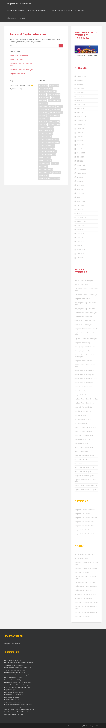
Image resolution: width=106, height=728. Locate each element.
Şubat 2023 (80, 238)
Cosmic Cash (55, 97)
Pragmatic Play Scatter (17, 74)
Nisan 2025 (80, 133)
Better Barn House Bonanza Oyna (21, 70)
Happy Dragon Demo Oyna (84, 439)
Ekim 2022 (80, 254)
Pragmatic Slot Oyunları (19, 3)
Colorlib (66, 726)
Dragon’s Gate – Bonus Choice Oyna (85, 366)
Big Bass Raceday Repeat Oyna (85, 489)
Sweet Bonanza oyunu (45, 172)
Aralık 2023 (80, 197)
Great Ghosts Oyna (81, 391)
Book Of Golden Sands (45, 88)
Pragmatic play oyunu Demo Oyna (48, 139)
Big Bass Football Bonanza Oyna (86, 339)
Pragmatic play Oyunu (45, 136)
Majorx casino (43, 124)
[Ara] (61, 45)
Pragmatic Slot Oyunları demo (47, 151)
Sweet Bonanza (43, 166)
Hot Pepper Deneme (53, 115)
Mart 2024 (80, 185)
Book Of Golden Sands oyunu (47, 91)
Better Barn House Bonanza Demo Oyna (21, 65)
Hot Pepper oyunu (44, 118)
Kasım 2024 (81, 153)
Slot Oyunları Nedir (44, 163)
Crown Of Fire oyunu (54, 100)
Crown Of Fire (43, 100)
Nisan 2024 (80, 181)
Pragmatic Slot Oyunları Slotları (85, 534)
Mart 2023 (80, 234)
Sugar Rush (54, 163)
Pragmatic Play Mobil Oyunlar (84, 476)
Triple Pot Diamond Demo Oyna (85, 427)
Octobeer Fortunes (54, 124)
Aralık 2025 (80, 100)
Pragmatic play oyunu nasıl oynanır (49, 142)
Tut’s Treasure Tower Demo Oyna (86, 485)
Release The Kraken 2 (45, 160)
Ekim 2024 (80, 157)
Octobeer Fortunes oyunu (46, 127)
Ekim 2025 (80, 109)
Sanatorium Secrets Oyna (83, 325)
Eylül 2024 (80, 161)
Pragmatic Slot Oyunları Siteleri (61, 11)
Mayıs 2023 (80, 225)
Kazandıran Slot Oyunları (46, 121)
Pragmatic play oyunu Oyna (47, 145)
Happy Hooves (43, 112)
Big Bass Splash (43, 85)
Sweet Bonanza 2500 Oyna (84, 383)
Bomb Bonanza (54, 85)
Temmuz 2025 (82, 121)
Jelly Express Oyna (81, 423)
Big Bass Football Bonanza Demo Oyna (86, 334)
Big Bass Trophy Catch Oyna (84, 403)
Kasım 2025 (81, 104)
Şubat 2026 (80, 92)
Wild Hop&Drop (43, 175)
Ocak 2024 (80, 193)
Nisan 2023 (80, 229)
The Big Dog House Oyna (83, 351)
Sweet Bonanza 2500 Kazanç (84, 371)
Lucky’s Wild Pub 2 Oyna (83, 471)
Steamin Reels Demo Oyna (84, 447)
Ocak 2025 (80, 145)
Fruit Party (59, 106)
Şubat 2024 (80, 189)
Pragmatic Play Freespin (83, 395)
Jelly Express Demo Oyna (83, 419)
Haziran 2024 (81, 173)
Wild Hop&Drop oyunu (45, 178)
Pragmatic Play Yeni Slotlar (83, 407)
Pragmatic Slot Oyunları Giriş (84, 522)
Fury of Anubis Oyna (16, 60)
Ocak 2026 (80, 96)
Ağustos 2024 (81, 165)
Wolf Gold (57, 178)
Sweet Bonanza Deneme (46, 169)
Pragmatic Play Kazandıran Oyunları (86, 329)
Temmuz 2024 (82, 169)
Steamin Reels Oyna (81, 451)
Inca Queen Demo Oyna (83, 411)
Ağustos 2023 (81, 213)
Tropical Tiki (56, 172)
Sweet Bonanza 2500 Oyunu (84, 375)
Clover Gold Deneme (53, 94)
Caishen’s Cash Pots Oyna (83, 317)
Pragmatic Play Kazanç (82, 343)
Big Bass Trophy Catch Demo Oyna (86, 399)
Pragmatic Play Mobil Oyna (84, 435)
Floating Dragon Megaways (46, 106)
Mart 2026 (80, 88)
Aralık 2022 (80, 246)
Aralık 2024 (80, 149)
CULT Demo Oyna (81, 459)
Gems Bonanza (55, 109)
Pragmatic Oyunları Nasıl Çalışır (85, 510)
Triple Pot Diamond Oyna (83, 431)
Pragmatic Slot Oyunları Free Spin (86, 518)
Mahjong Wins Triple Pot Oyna (85, 309)
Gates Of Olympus (44, 109)
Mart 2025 (80, 137)
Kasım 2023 (81, 201)
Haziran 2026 (81, 76)
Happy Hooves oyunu (55, 112)
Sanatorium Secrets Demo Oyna (85, 321)
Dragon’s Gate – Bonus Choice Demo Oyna (85, 356)
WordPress (86, 726)
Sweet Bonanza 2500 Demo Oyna (86, 379)
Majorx (57, 121)
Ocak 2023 (80, 242)
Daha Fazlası (79, 11)
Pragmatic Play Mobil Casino (84, 455)
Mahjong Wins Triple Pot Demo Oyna (85, 304)
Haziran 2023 (81, 221)
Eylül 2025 (80, 113)
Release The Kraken (44, 157)
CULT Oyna (78, 463)
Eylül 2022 (80, 258)
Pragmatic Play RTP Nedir (83, 361)
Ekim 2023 (80, 205)
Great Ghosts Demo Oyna (83, 387)
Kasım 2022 (81, 250)
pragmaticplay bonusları (46, 130)
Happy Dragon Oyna (81, 443)
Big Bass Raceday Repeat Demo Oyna (85, 480)
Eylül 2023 (80, 209)
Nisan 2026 (80, 84)
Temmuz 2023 (82, 217)
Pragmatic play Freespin (46, 133)
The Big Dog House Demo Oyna (85, 347)
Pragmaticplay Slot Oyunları (47, 148)
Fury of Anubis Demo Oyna (19, 56)
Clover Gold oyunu (44, 97)
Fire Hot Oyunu (43, 103)
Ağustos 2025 (81, 117)
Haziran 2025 (81, 125)
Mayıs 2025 (80, 129)
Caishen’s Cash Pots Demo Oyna (86, 313)
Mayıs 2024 (80, 177)
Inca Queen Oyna (80, 415)
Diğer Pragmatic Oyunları (16, 18)
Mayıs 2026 (80, 80)
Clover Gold (42, 94)
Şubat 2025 (80, 141)
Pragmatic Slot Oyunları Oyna (37, 11)
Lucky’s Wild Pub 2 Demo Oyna (85, 467)
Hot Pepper (42, 115)
